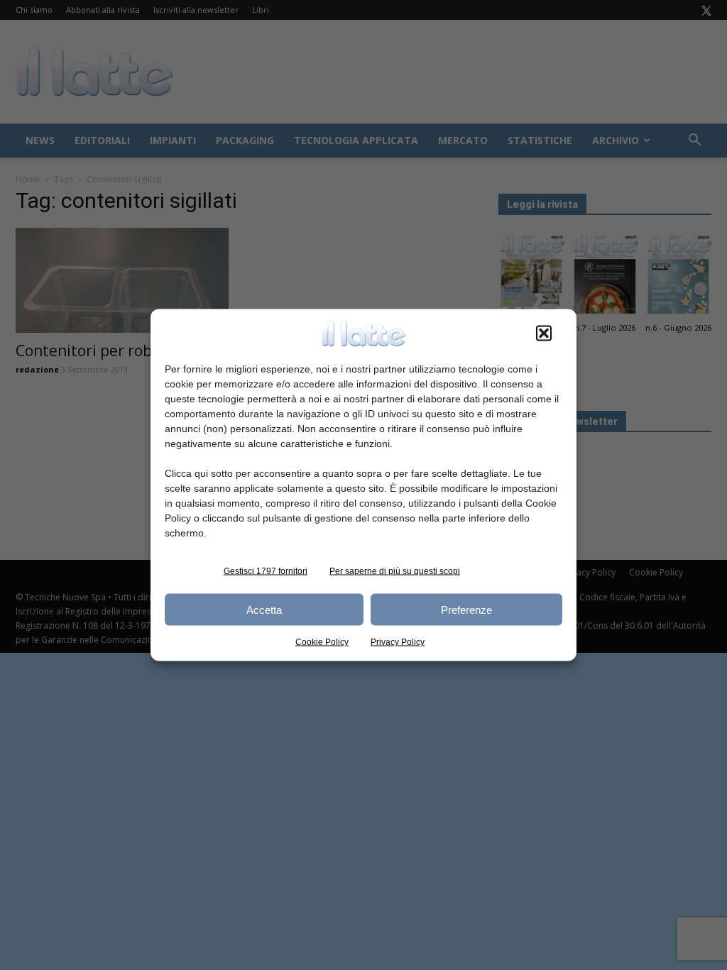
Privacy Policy (398, 642)
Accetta (264, 609)
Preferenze (466, 609)
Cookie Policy (322, 642)
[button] (544, 333)
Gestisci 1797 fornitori (265, 571)
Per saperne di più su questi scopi (394, 571)
